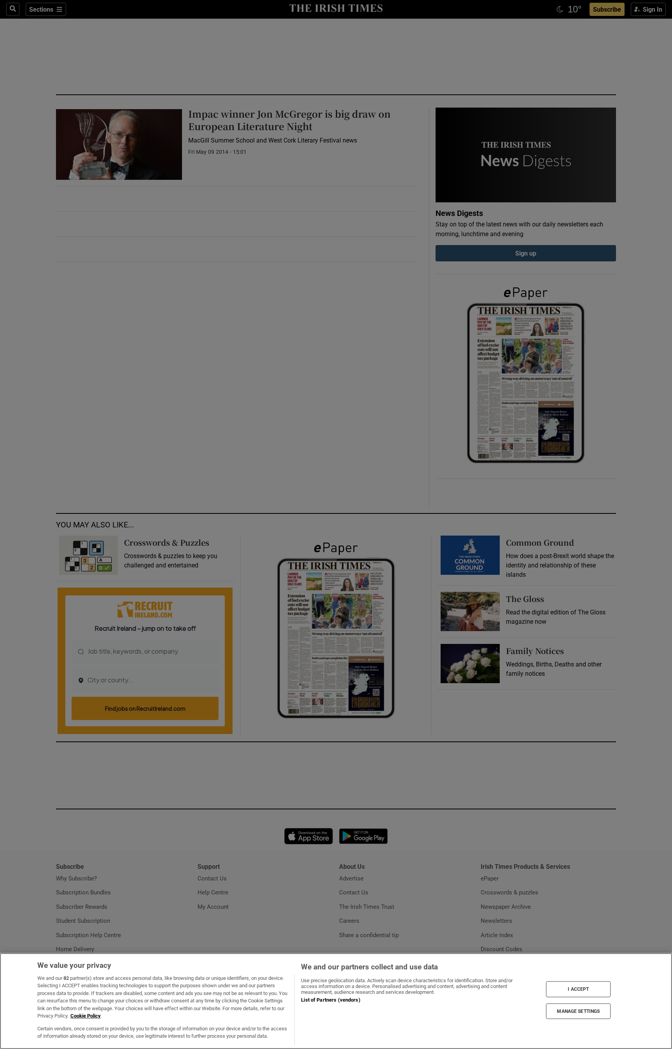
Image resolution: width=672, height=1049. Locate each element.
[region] (336, 1001)
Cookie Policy (85, 1016)
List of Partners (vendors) (330, 1000)
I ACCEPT (578, 989)
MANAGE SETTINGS (578, 1011)
